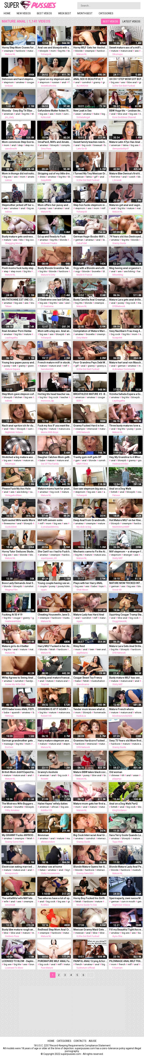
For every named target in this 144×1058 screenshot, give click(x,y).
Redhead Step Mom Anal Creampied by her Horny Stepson (55, 929)
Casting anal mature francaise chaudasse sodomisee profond (55, 677)
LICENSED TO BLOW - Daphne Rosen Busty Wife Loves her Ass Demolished (19, 961)
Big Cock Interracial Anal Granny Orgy (90, 835)
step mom (30, 145)
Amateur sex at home (50, 866)
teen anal (101, 649)
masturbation (70, 618)
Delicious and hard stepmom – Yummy (19, 79)
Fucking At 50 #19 (12, 614)
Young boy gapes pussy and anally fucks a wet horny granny (19, 362)
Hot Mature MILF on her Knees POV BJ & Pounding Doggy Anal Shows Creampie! (126, 520)
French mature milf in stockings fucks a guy (55, 362)
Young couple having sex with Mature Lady (55, 583)
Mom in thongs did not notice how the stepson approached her (19, 173)
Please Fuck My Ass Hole (16, 488)
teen (92, 649)
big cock (86, 145)
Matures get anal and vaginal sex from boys (126, 205)
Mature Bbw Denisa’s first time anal (126, 173)
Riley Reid (79, 646)
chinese (115, 775)
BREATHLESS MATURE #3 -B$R (90, 394)
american (8, 114)
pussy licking (64, 586)
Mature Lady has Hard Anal (88, 614)
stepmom (9, 82)
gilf (95, 176)
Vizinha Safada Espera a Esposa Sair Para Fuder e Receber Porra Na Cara (126, 394)
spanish (16, 712)
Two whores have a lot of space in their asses (55, 898)
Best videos (44, 13)
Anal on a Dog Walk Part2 (123, 803)
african (54, 807)
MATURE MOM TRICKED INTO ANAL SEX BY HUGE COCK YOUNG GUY (126, 583)
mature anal (126, 51)
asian (78, 114)
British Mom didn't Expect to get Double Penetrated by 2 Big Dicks (19, 772)
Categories (106, 13)
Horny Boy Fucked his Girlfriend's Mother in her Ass (90, 898)
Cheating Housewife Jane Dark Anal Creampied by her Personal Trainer (55, 614)
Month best (85, 13)
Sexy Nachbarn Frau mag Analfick (126, 331)
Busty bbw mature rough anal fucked (19, 929)
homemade (100, 712)
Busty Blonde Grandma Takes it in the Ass (55, 268)
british (114, 492)
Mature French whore (121, 709)
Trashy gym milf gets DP (87, 457)
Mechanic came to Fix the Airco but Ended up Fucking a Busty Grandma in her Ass (90, 551)
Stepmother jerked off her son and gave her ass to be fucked (19, 205)
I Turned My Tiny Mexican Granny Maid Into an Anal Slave (90, 173)
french (78, 964)
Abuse (93, 1041)
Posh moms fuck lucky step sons (19, 268)
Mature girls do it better (15, 646)
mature (30, 51)
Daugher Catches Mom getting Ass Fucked (55, 457)
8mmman (43, 835)
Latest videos (131, 21)
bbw (140, 176)
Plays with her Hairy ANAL (88, 583)
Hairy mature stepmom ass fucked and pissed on (55, 740)
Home (7, 13)
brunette (96, 271)
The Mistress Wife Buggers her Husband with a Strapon (19, 803)
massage (8, 744)
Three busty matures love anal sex (126, 425)
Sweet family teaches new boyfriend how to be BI (90, 142)
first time (115, 176)
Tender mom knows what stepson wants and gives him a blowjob (90, 709)
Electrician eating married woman (19, 866)
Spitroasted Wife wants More (18, 520)
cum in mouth (70, 114)
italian (43, 870)
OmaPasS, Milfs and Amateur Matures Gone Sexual (55, 142)
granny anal (34, 365)
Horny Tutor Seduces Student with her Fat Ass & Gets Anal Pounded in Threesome (19, 551)
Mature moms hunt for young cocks (55, 488)
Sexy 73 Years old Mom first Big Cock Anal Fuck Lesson (126, 740)
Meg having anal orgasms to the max (126, 268)
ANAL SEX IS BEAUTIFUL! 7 (88, 79)
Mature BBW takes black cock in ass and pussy (90, 772)
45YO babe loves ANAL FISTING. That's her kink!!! (19, 709)
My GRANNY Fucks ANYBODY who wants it (19, 835)
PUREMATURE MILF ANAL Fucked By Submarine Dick (55, 961)
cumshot (86, 82)
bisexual (97, 145)
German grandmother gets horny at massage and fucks (19, 740)
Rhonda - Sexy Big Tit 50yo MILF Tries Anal (19, 110)
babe (96, 114)
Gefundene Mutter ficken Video (55, 110)
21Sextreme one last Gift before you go (55, 299)
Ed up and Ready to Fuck (52, 236)
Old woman (115, 772)
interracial (92, 429)
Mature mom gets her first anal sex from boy (90, 803)
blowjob (44, 51)
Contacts (80, 1041)
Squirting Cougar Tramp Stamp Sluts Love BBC (126, 614)
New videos (24, 13)
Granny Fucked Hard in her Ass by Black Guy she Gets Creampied (90, 425)
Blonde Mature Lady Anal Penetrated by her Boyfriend (126, 866)
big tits (61, 51)
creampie (8, 51)
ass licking (129, 271)
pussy (43, 208)
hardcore (20, 51)
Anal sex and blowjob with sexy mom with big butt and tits (55, 47)
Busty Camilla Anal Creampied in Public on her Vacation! (90, 299)
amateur (20, 82)
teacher (64, 397)
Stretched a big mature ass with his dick (19, 457)
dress (42, 176)
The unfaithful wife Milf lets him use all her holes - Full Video (19, 898)
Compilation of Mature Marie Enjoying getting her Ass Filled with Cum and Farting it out (90, 331)
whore (138, 712)
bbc (21, 240)
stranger (127, 554)
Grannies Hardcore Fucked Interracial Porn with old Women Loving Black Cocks (90, 740)
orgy (77, 271)
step (20, 145)
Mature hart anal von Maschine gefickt (126, 362)
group (71, 901)
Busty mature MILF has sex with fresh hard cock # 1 (126, 677)
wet (14, 365)
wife (35, 744)
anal (64, 82)
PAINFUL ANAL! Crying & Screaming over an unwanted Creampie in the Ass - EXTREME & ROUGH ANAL (90, 961)
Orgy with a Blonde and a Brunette (90, 268)
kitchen (18, 397)
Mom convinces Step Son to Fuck (19, 142)
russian (55, 82)
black (78, 775)
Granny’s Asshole (48, 772)
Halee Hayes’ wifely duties (53, 803)
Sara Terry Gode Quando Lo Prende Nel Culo (126, 835)
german (79, 240)
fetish (52, 649)
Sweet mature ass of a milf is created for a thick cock (126, 47)
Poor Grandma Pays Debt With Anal (90, 362)
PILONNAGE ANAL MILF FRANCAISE (126, 961)
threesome (9, 523)
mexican (79, 176)
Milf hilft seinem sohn (50, 520)
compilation (67, 145)
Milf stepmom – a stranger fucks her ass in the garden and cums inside (126, 551)
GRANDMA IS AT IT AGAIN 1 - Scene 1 (55, 709)
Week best (64, 13)
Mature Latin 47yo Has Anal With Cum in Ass (126, 142)
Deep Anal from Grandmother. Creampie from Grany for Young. (90, 520)
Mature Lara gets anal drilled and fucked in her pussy (126, 299)
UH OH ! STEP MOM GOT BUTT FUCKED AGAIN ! (126, 79)
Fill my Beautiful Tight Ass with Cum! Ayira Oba (126, 929)
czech (132, 176)
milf (103, 208)
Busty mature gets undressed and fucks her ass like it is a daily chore (19, 236)
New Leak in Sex (82, 110)
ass (137, 51)
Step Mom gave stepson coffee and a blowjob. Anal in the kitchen (19, 394)
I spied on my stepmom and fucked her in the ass (55, 79)
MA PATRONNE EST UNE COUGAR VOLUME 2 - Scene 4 (19, 299)
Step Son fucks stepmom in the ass (90, 205)
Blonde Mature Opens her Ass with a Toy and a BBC (90, 866)
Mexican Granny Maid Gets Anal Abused (90, 929)
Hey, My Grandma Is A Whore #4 (126, 457)
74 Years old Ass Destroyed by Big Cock (126, 236)
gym (77, 460)
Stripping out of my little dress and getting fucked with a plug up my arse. (55, 173)
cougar (30, 82)
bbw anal (132, 82)
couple (43, 586)
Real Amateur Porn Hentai (16, 331)
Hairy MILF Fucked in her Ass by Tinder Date (55, 646)
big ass (71, 51)
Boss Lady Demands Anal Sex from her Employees (19, 583)
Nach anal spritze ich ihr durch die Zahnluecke (19, 425)
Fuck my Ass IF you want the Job (55, 425)
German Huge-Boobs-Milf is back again (90, 236)
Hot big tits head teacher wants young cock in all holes (55, 394)
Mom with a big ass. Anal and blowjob (55, 331)
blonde (79, 51)
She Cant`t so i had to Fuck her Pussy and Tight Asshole (55, 551)
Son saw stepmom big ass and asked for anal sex (90, 488)
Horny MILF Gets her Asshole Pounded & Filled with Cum (90, 47)
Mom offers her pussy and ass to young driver (55, 205)
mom (53, 51)
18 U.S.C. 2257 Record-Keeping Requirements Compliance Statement (72, 1045)
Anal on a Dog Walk (120, 488)
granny (96, 82)
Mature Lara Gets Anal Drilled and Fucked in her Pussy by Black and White (126, 646)
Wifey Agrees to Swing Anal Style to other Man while (19, 677)
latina (125, 145)
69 (123, 775)
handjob (30, 681)
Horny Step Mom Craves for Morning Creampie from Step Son (19, 47)
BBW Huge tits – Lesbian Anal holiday (126, 110)
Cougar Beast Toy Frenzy (87, 677)
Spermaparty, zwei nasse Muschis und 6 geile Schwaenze (126, 898)
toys (101, 586)
